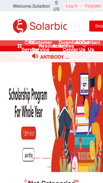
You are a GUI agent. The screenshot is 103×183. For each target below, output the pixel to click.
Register (93, 5)
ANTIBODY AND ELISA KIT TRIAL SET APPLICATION (55, 57)
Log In (72, 5)
